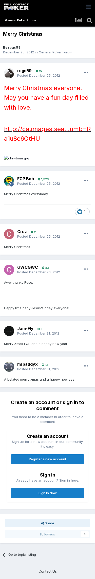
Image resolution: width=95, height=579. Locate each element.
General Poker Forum (55, 52)
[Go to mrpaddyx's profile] (9, 367)
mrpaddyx (27, 364)
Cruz (22, 231)
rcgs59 (14, 47)
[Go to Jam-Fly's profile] (9, 331)
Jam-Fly (25, 328)
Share (49, 523)
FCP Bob (25, 178)
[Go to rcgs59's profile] (9, 73)
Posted (38, 75)
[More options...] (86, 73)
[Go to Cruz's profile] (9, 234)
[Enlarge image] (16, 158)
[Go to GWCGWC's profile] (9, 270)
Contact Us (48, 571)
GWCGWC (27, 267)
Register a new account (47, 459)
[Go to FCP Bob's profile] (9, 181)
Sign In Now (48, 493)
